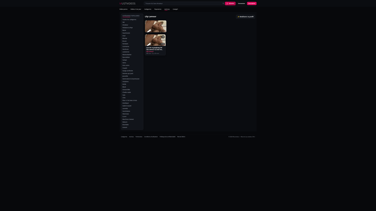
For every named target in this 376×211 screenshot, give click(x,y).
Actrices (167, 9)
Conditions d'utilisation (151, 136)
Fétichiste (125, 114)
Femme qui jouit (127, 73)
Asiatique (125, 103)
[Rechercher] (223, 3)
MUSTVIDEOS (127, 3)
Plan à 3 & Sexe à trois (129, 100)
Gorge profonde (127, 71)
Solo (123, 95)
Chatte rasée (126, 92)
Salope (124, 60)
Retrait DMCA (181, 136)
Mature (124, 122)
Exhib (124, 84)
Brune (124, 41)
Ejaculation (126, 57)
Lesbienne (125, 52)
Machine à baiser (128, 119)
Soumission (126, 33)
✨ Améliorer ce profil (245, 17)
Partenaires (139, 136)
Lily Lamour (150, 51)
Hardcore (125, 49)
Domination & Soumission (130, 79)
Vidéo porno (123, 9)
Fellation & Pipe (127, 28)
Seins (124, 63)
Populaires (157, 9)
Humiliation (126, 111)
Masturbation (126, 54)
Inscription (251, 3)
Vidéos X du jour (136, 9)
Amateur (125, 25)
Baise (124, 30)
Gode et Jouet (126, 106)
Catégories (147, 9)
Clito (123, 98)
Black (124, 87)
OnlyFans (125, 81)
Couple (124, 68)
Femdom (125, 44)
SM (123, 22)
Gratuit (124, 127)
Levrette (125, 108)
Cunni (124, 116)
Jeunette (125, 76)
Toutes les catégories (129, 19)
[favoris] (163, 36)
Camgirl (175, 9)
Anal (123, 36)
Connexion (241, 3)
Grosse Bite (126, 89)
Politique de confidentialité (167, 136)
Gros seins (125, 65)
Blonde (124, 38)
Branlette (125, 125)
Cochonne (125, 46)
